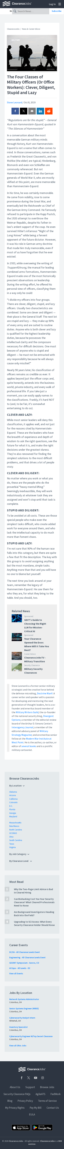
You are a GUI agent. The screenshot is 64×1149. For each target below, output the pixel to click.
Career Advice (30, 654)
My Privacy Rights (15, 1107)
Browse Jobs (47, 1087)
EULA (32, 1114)
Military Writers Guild (27, 712)
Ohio (11, 836)
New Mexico (14, 826)
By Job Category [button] (17, 854)
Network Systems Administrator (24, 999)
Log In (52, 4)
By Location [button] (15, 785)
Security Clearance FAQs (16, 1094)
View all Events (16, 973)
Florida (12, 809)
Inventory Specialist (18, 1027)
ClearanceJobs (13, 29)
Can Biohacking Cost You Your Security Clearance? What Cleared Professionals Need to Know (34, 902)
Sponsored (28, 616)
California (13, 799)
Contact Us (53, 1107)
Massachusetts (15, 822)
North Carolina (15, 829)
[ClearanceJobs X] (28, 1077)
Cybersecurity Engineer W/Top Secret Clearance (31, 1036)
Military (15, 40)
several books (28, 746)
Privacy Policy (25, 1101)
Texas (11, 844)
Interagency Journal (22, 727)
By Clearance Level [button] (19, 860)
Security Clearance (32, 665)
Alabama (13, 792)
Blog (9, 1101)
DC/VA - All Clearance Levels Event (24, 952)
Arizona (12, 795)
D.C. (11, 806)
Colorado (13, 802)
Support (30, 1087)
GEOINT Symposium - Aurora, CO (24, 963)
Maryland (13, 816)
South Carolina (15, 840)
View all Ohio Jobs (17, 1045)
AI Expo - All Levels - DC (19, 968)
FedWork (55, 1094)
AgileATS (40, 1094)
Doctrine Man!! (45, 693)
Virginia (12, 847)
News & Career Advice (31, 29)
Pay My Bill (35, 1107)
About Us (15, 1087)
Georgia (12, 813)
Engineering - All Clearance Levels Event (27, 957)
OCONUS (13, 833)
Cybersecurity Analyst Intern (22, 1017)
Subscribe (56, 11)
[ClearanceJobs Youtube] (35, 1077)
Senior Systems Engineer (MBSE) (24, 1008)
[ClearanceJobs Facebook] (21, 1077)
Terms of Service (47, 1101)
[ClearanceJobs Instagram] (42, 1077)
